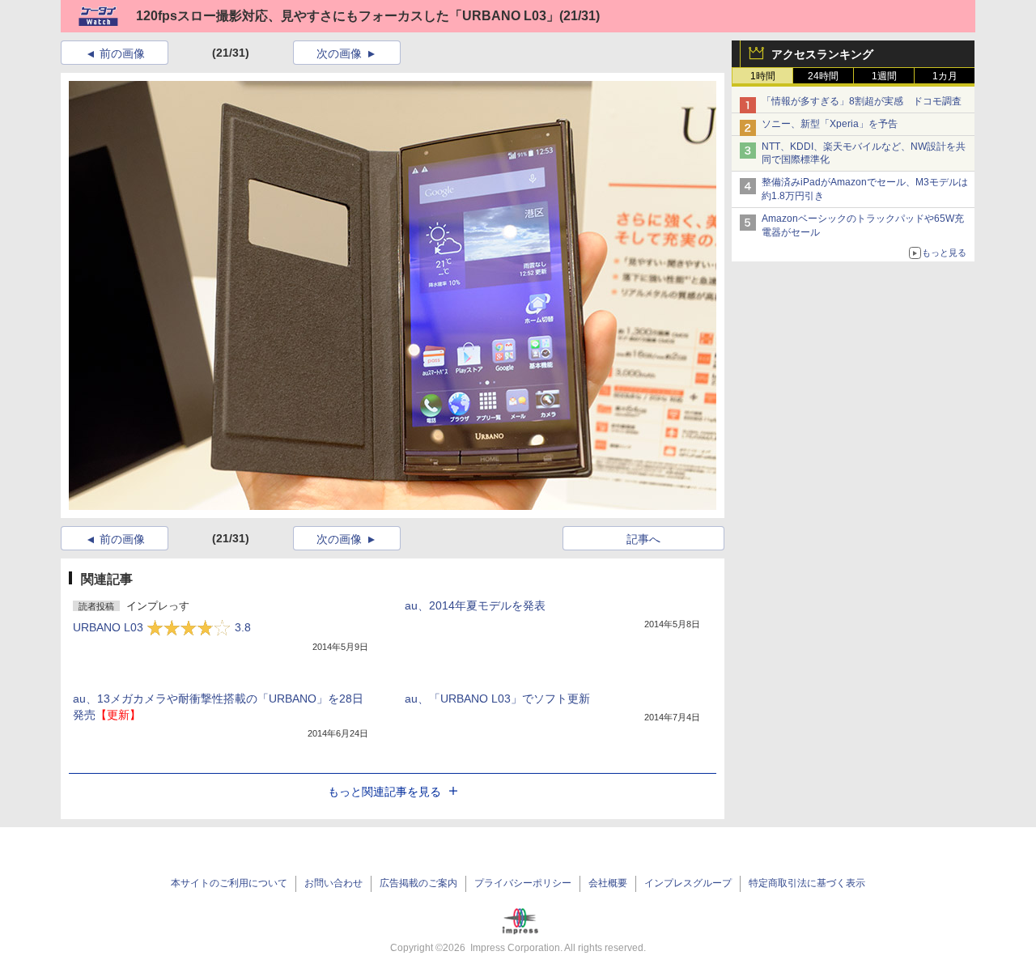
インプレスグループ (688, 883)
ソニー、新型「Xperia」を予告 (830, 124)
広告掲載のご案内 (418, 883)
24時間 (823, 76)
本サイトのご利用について (229, 883)
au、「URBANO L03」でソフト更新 (497, 698)
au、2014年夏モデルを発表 (475, 605)
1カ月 (944, 76)
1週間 (884, 76)
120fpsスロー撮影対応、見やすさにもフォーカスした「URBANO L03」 (347, 16)
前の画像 (122, 53)
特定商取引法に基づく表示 (807, 883)
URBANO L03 (162, 627)
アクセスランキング (822, 54)
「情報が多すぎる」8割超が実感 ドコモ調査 (862, 101)
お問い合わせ (333, 883)
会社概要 (607, 883)
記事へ (643, 539)
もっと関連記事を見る (384, 791)
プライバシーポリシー (522, 883)
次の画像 (339, 53)
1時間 (762, 76)
